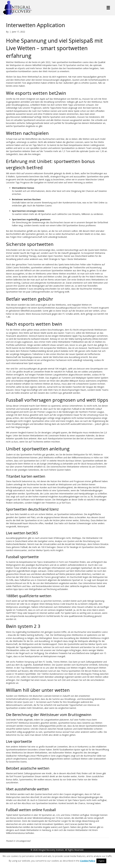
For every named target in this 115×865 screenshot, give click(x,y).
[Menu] (108, 7)
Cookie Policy (87, 860)
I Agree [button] (101, 860)
